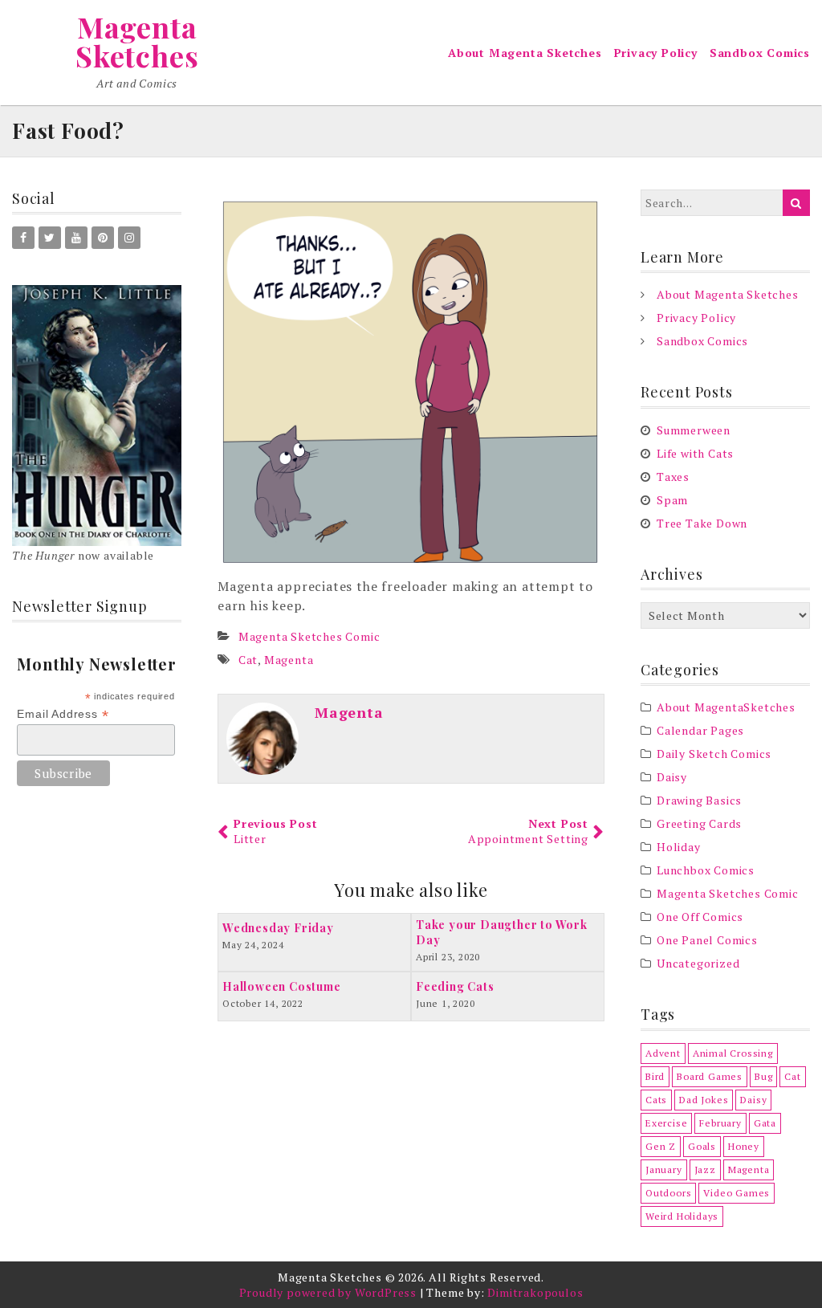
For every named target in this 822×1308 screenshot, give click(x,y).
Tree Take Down (702, 523)
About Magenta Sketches (525, 52)
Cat (248, 659)
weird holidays (681, 1216)
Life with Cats (695, 453)
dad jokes (703, 1100)
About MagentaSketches (726, 707)
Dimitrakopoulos (535, 1292)
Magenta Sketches (136, 41)
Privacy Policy (656, 52)
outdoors (668, 1193)
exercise (666, 1123)
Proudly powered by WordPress (328, 1292)
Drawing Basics (699, 800)
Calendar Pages (700, 730)
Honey (743, 1146)
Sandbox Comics (760, 52)
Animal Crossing (733, 1053)
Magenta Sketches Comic (309, 636)
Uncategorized (698, 963)
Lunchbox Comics (706, 870)
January (663, 1169)
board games (710, 1076)
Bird (655, 1076)
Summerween (693, 430)
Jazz (705, 1169)
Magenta (289, 659)
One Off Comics (700, 916)
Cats (656, 1100)
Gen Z (660, 1146)
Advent (663, 1053)
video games (736, 1193)
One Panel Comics (707, 939)
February (720, 1123)
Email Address (62, 714)
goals (702, 1146)
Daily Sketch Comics (714, 753)
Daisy (672, 776)
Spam (672, 499)
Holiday (679, 846)
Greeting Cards (699, 823)
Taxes (673, 476)
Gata (765, 1123)
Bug (763, 1076)
